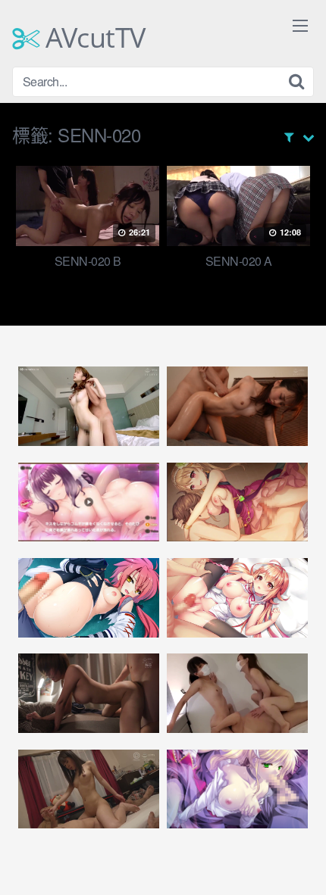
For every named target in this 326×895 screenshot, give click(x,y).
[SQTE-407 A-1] (88, 406)
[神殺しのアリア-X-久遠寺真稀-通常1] (237, 598)
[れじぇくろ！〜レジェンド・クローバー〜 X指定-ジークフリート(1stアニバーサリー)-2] (237, 502)
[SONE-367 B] (88, 693)
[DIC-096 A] (88, 789)
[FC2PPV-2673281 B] (237, 693)
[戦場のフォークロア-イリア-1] (237, 789)
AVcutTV (92, 37)
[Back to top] (299, 862)
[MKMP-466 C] (237, 406)
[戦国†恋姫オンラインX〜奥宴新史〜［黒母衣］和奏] (88, 598)
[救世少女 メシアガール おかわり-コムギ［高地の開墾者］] (88, 502)
